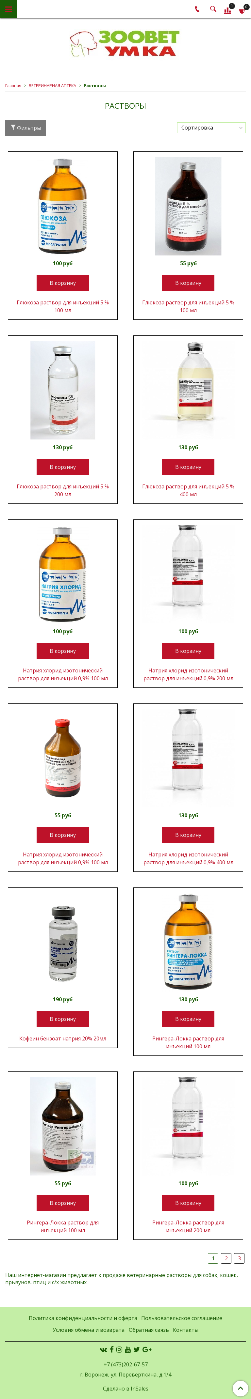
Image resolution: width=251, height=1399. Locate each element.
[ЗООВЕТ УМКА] (125, 44)
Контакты (185, 1329)
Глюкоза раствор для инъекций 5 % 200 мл (63, 490)
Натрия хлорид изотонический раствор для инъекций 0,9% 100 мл (63, 674)
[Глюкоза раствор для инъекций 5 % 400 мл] (188, 390)
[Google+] (146, 1349)
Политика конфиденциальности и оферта (83, 1318)
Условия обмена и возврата (89, 1329)
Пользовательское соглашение (181, 1318)
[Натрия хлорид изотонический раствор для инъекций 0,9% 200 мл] (188, 574)
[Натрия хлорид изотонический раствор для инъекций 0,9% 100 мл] (62, 574)
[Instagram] (119, 1349)
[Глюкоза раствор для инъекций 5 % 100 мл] (62, 206)
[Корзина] (242, 10)
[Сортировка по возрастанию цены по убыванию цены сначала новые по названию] (211, 127)
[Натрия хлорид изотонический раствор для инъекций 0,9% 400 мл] (188, 758)
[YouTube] (128, 1349)
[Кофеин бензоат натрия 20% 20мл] (62, 942)
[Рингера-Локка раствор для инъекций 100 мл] (188, 942)
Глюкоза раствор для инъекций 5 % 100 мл (63, 306)
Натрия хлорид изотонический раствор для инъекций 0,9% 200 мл (188, 674)
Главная (13, 85)
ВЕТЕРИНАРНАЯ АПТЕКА (52, 85)
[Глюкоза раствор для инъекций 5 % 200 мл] (62, 390)
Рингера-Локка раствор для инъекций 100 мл (188, 1042)
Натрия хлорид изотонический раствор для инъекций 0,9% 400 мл (188, 858)
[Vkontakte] (103, 1349)
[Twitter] (136, 1349)
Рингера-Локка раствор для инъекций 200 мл (188, 1226)
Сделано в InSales (125, 1388)
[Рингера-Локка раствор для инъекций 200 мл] (188, 1126)
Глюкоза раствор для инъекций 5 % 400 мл (188, 490)
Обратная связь (149, 1329)
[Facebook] (112, 1349)
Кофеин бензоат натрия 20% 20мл (62, 1038)
